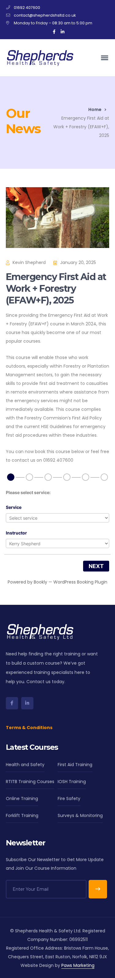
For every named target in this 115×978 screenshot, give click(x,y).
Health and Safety (25, 764)
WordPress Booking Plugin (80, 582)
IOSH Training (72, 781)
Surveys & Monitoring (80, 815)
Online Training (22, 798)
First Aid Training (75, 764)
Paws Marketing (77, 965)
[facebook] (12, 703)
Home (95, 109)
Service (13, 507)
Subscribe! (98, 889)
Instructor (16, 532)
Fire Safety (69, 798)
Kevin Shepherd (29, 262)
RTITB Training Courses (30, 781)
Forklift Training (22, 815)
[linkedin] (27, 703)
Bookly (40, 582)
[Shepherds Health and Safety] (39, 57)
